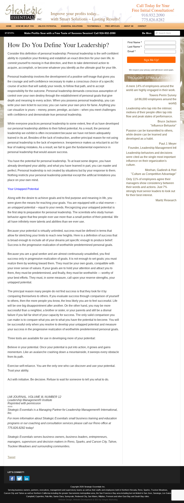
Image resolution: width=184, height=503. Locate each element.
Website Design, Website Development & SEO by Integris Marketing (88, 500)
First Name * (135, 42)
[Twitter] (19, 479)
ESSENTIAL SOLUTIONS (72, 26)
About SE (129, 26)
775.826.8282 (153, 19)
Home (9, 26)
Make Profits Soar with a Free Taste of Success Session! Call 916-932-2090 (70, 33)
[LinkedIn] (26, 479)
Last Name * (135, 46)
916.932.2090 (153, 15)
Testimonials (94, 26)
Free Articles (112, 26)
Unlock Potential (47, 26)
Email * (131, 51)
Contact (142, 26)
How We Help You (25, 26)
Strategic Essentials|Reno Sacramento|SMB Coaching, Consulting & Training (24, 11)
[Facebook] (12, 479)
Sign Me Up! (151, 60)
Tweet (11, 457)
